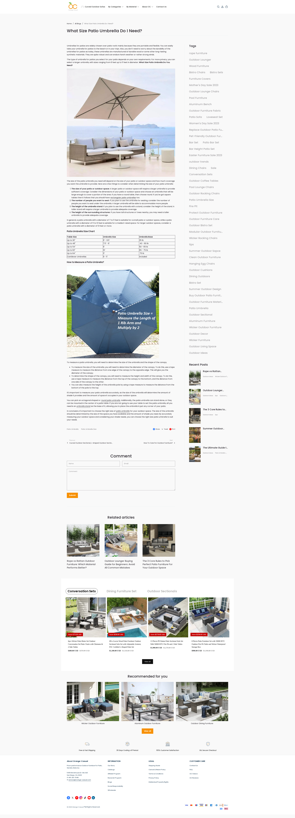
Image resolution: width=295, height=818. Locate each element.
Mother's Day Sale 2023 (203, 85)
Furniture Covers (199, 79)
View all (148, 661)
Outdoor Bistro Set (200, 225)
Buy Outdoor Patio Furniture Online (206, 295)
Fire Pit (193, 206)
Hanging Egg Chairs (202, 263)
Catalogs (111, 770)
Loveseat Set (214, 117)
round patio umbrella (110, 400)
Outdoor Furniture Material (206, 302)
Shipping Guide (154, 765)
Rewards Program (114, 778)
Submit (72, 495)
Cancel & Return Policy (157, 770)
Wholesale (112, 790)
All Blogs (78, 23)
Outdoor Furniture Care (204, 219)
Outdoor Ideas (198, 353)
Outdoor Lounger (200, 59)
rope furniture (198, 53)
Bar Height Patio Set (202, 149)
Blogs (110, 782)
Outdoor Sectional (200, 314)
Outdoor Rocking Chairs (204, 193)
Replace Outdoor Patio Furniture (206, 130)
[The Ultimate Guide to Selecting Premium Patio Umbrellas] (195, 454)
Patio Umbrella (73, 429)
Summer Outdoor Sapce (204, 251)
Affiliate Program (114, 774)
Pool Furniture (198, 98)
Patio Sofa (195, 117)
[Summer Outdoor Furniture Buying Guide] (195, 435)
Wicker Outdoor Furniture (205, 327)
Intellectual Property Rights (158, 782)
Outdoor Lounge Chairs (204, 91)
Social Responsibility (115, 786)
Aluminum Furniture (202, 321)
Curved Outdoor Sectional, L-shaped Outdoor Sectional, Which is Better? (91, 443)
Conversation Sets (200, 174)
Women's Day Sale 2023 (204, 123)
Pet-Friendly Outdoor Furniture (206, 136)
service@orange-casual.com (80, 780)
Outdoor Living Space (202, 346)
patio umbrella (123, 411)
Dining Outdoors (199, 276)
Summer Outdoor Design (205, 289)
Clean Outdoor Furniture (205, 257)
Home (69, 23)
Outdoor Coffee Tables (203, 181)
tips (191, 244)
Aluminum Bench (200, 104)
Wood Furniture (199, 66)
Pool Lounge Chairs (201, 187)
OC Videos (194, 774)
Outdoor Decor (198, 334)
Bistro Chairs (197, 72)
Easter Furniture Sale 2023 (205, 155)
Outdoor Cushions (200, 270)
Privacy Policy (154, 778)
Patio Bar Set (211, 142)
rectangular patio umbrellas (123, 197)
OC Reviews (194, 778)
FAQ (191, 770)
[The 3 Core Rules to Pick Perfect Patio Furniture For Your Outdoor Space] (159, 540)
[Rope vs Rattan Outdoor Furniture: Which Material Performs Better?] (83, 540)
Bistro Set (195, 283)
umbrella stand (83, 406)
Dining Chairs (197, 168)
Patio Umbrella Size (88, 429)
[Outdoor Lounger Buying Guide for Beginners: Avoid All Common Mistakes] (121, 540)
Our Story (111, 765)
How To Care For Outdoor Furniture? (158, 443)
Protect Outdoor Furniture (205, 212)
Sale (213, 168)
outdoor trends (199, 161)
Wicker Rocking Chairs (203, 238)
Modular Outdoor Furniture (206, 232)
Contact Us (194, 765)
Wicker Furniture (199, 340)
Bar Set (193, 142)
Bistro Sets (216, 72)
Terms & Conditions (156, 774)
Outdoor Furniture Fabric (205, 110)
